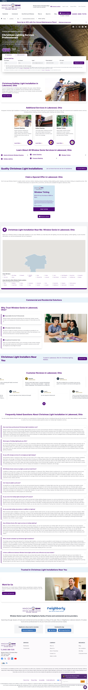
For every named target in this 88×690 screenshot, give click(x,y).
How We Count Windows (28, 14)
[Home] (1, 18)
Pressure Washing (19, 128)
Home (4, 18)
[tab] (8, 55)
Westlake (79, 277)
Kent (46, 283)
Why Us (40, 14)
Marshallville (55, 283)
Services (25, 642)
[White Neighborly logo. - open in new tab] (4, 1)
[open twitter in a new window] (76, 27)
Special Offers (73, 6)
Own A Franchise (54, 651)
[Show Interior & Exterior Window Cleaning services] (27, 155)
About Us (48, 14)
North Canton (64, 285)
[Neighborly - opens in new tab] (7, 663)
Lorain (54, 275)
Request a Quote (66, 13)
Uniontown (72, 285)
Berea (13, 277)
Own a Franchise (81, 6)
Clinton (21, 283)
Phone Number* (49, 60)
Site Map (81, 651)
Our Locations (82, 648)
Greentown (39, 283)
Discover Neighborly (29, 631)
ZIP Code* (62, 60)
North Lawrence (73, 283)
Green (30, 285)
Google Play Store (65, 631)
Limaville (46, 285)
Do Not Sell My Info (51, 680)
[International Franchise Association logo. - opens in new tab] (3, 663)
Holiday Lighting (8, 159)
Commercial (15, 14)
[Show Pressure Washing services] (56, 158)
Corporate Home (83, 653)
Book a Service (7, 95)
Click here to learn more (65, 22)
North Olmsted (56, 277)
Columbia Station (30, 276)
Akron (5, 283)
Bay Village (14, 275)
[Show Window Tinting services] (85, 155)
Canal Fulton (14, 285)
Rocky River (72, 275)
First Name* (6, 60)
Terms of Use (26, 680)
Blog (55, 14)
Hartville (38, 285)
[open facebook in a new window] (73, 27)
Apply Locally (65, 6)
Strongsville (80, 275)
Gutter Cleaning (39, 128)
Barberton (14, 283)
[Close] (86, 22)
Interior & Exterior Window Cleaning (14, 155)
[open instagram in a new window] (79, 27)
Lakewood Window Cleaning (29, 18)
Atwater (5, 285)
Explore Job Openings (8, 593)
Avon (5, 275)
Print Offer (44, 209)
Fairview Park (39, 277)
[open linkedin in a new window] (82, 27)
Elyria (38, 275)
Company (52, 642)
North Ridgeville (64, 275)
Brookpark (22, 275)
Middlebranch (55, 285)
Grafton (46, 275)
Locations (11, 18)
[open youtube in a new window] (85, 27)
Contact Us (52, 653)
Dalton (21, 285)
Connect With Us (81, 168)
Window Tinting (61, 128)
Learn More (17, 143)
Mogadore (63, 283)
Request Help (82, 358)
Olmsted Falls (64, 277)
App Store (53, 631)
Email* (33, 60)
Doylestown (31, 283)
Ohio (18, 18)
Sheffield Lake (72, 277)
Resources (82, 642)
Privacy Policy (26, 68)
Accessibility (41, 680)
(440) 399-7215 (79, 14)
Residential (5, 14)
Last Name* (20, 60)
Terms (21, 68)
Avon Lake (6, 277)
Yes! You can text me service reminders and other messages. (19, 65)
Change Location (56, 6)
